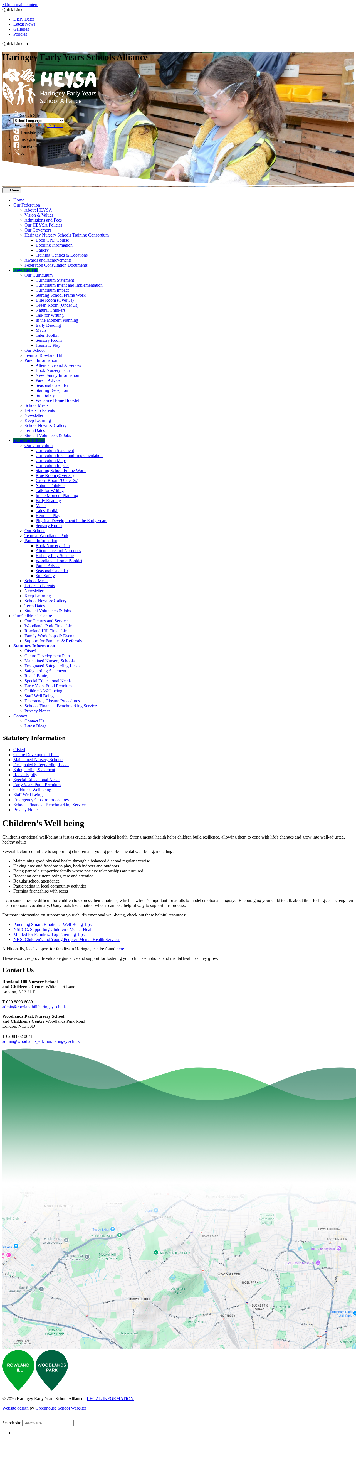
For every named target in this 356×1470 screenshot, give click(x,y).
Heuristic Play (48, 345)
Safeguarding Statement (45, 670)
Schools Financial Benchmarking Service (60, 706)
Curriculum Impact (52, 290)
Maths (41, 330)
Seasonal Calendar (52, 385)
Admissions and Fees (43, 220)
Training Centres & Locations (62, 255)
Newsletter (33, 415)
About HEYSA (38, 210)
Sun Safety (45, 395)
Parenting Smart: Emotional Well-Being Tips (52, 924)
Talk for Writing (50, 315)
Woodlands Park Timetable (48, 625)
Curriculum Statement (55, 280)
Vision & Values (38, 215)
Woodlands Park (29, 440)
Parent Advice (48, 380)
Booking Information (54, 245)
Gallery (42, 250)
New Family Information (57, 375)
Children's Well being (43, 691)
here (120, 949)
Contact (20, 716)
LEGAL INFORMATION (110, 1398)
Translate (55, 125)
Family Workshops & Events (49, 635)
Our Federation (26, 205)
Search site (11, 1422)
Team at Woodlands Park (46, 535)
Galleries (21, 29)
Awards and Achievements (47, 260)
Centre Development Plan (47, 655)
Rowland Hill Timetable (45, 630)
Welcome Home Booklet (57, 400)
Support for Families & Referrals (53, 640)
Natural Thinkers (50, 310)
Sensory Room (49, 340)
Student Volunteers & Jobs (47, 435)
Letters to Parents (39, 410)
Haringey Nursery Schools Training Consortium (66, 235)
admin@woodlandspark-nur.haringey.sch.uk (41, 1041)
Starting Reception (52, 390)
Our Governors (37, 230)
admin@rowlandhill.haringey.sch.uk (34, 1006)
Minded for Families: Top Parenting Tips (49, 934)
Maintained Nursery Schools (49, 660)
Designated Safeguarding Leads (52, 665)
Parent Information (40, 360)
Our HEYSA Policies (43, 225)
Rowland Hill (25, 270)
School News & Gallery (45, 425)
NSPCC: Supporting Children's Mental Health (54, 929)
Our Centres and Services (46, 620)
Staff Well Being (39, 696)
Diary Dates (23, 19)
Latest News (24, 24)
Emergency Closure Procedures (52, 701)
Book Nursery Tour (53, 370)
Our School (34, 350)
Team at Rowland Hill (43, 355)
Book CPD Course (52, 240)
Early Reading (48, 325)
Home (18, 200)
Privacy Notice (37, 711)
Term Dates (34, 430)
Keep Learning (37, 420)
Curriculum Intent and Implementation (69, 285)
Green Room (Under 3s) (57, 305)
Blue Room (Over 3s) (55, 300)
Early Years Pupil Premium (48, 686)
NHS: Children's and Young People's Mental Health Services (66, 939)
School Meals (36, 405)
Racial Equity (36, 675)
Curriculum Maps (51, 460)
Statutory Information (34, 645)
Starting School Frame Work (61, 295)
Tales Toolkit (47, 335)
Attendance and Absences (58, 365)
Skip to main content (20, 4)
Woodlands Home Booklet (59, 560)
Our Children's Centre (32, 615)
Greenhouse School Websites (60, 1408)
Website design (15, 1408)
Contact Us (34, 721)
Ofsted (30, 650)
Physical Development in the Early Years (71, 520)
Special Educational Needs (47, 681)
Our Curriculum (38, 275)
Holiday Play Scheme (55, 555)
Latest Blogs (35, 726)
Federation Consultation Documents (56, 265)
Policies (20, 34)
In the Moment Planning (57, 320)
